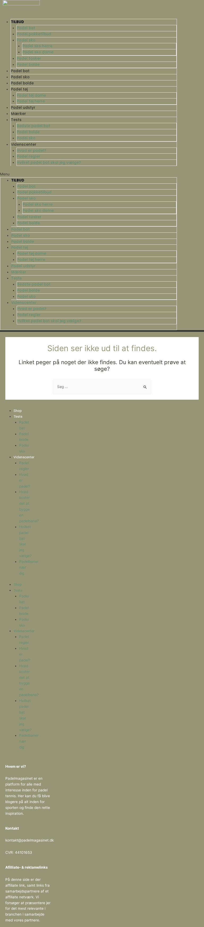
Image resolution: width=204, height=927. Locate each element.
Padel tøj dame (31, 95)
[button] (88, 174)
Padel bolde (28, 64)
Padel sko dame (37, 52)
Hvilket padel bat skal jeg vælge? (49, 162)
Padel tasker (29, 58)
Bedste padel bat (33, 125)
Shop (18, 410)
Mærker (18, 113)
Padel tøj (19, 89)
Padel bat (26, 28)
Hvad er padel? (31, 150)
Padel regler (28, 156)
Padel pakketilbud (34, 34)
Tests (16, 119)
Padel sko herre (37, 46)
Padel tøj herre (31, 101)
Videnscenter (23, 144)
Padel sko (26, 40)
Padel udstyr (23, 107)
